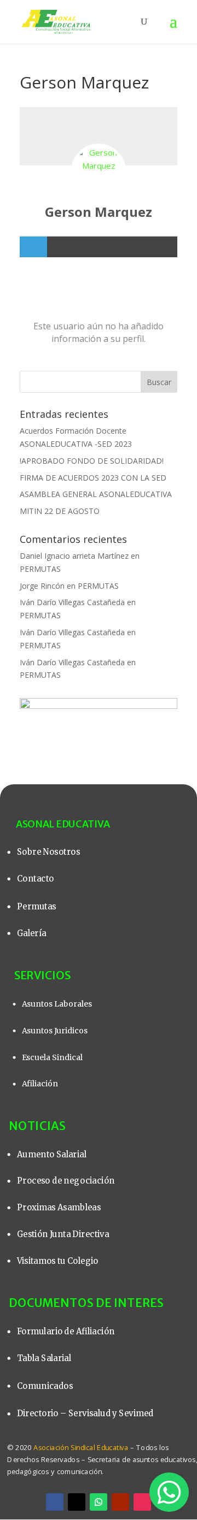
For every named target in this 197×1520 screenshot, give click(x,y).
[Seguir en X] (76, 1502)
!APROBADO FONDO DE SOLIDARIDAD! (92, 461)
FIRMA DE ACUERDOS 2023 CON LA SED (93, 477)
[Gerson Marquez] (98, 171)
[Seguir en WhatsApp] (98, 1502)
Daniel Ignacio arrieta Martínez (74, 556)
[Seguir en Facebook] (54, 1502)
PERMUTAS (40, 569)
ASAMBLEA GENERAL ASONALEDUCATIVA (96, 494)
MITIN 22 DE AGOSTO (60, 511)
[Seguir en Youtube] (120, 1502)
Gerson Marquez (98, 212)
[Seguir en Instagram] (142, 1502)
